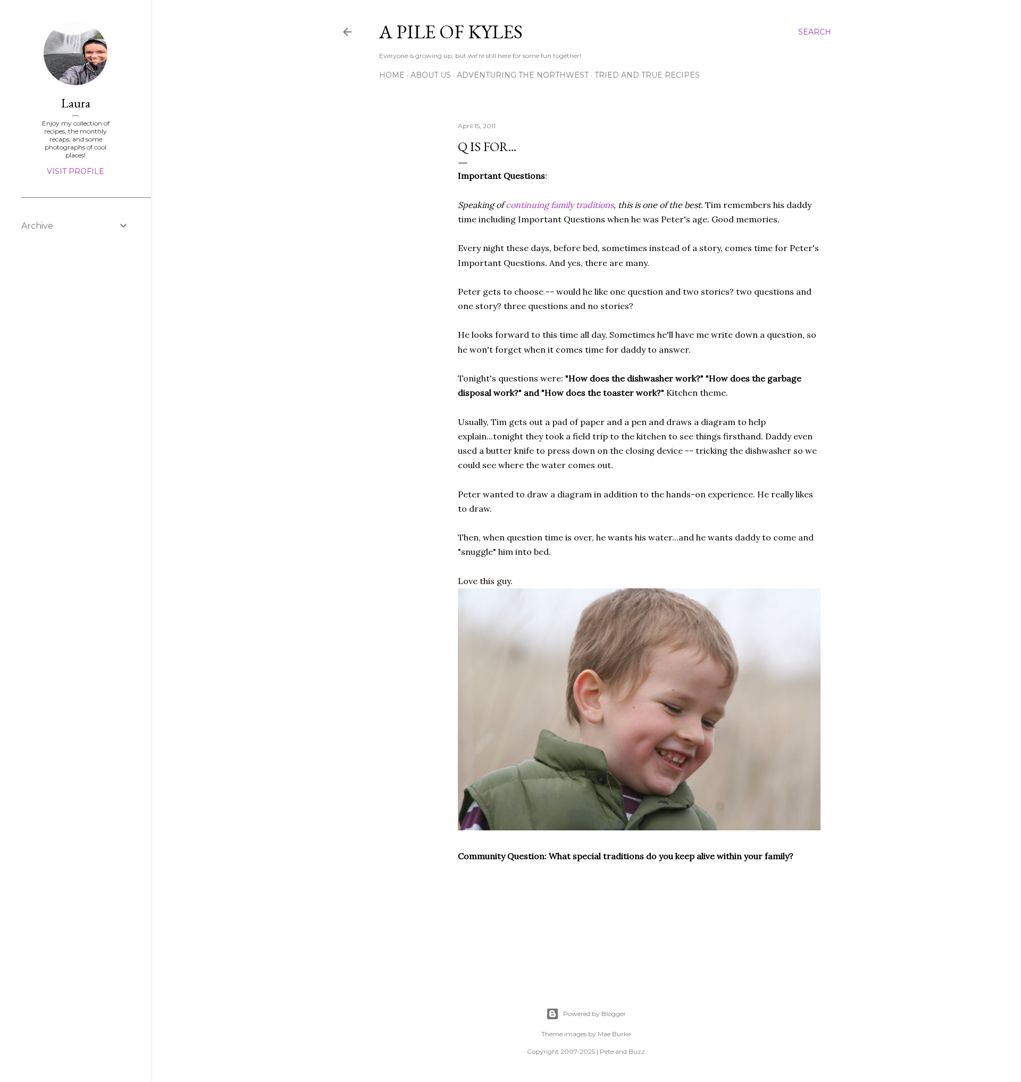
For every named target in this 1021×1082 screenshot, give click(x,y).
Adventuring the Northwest (523, 75)
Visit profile (75, 171)
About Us (431, 75)
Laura (75, 103)
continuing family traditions (560, 204)
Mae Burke (614, 1034)
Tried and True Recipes (647, 75)
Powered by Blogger (594, 1014)
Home (392, 75)
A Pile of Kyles (451, 31)
